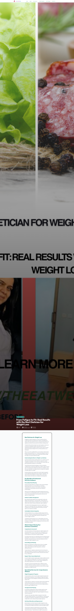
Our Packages (48, 1)
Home (27, 1)
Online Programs (41, 1)
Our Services (35, 1)
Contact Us (53, 1)
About (30, 1)
